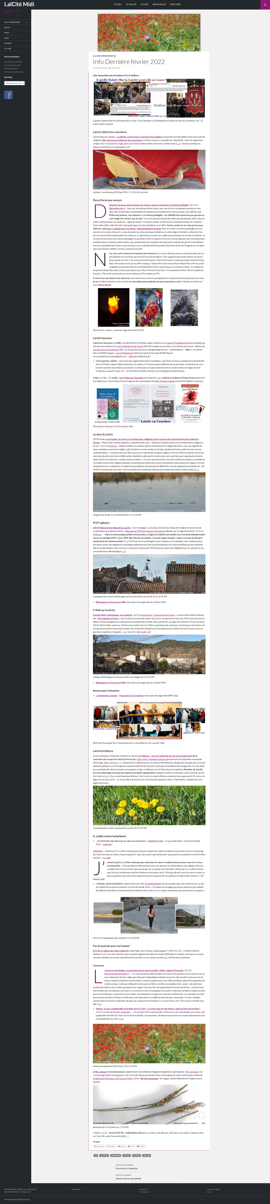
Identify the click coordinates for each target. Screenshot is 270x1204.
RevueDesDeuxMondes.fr (116, 973)
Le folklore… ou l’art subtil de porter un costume (163, 755)
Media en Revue (108, 56)
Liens (209, 1192)
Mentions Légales (213, 1189)
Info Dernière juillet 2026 (13, 72)
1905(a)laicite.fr (25, 1192)
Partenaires (143, 1189)
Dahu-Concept (24, 1199)
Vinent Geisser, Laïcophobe (128, 1177)
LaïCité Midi (19, 4)
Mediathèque (159, 4)
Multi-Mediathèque (12, 22)
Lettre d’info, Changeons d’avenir (151, 759)
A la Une (97, 56)
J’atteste (97, 851)
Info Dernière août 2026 (13, 62)
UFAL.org (97, 146)
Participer (175, 4)
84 (96, 1155)
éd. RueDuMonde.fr (153, 883)
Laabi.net (107, 844)
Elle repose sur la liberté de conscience (122, 140)
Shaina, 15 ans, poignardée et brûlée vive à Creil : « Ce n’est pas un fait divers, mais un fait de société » (148, 1008)
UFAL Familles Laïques (164, 381)
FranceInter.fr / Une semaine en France (157, 615)
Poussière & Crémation (131, 695)
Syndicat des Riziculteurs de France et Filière (113, 1078)
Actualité (131, 4)
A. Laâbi (107, 857)
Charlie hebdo (159, 950)
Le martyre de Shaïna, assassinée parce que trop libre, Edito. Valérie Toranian (144, 970)
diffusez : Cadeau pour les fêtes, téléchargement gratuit (132, 228)
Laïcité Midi (115, 68)
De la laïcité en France (108, 618)
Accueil (118, 4)
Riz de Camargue (149, 1078)
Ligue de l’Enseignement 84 (178, 342)
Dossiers (7, 43)
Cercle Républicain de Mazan (130, 346)
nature (147, 1155)
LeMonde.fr (126, 1012)
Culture (7, 48)
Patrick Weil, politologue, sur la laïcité (112, 615)
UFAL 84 (133, 356)
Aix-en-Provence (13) (12, 65)
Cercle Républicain (124, 353)
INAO (166, 1078)
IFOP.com (112, 445)
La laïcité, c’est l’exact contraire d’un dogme (139, 136)
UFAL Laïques (100, 1071)
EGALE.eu (200, 342)
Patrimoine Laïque (11, 68)
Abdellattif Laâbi (155, 840)
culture (104, 1155)
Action (144, 4)
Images (7, 27)
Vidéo (6, 38)
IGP (174, 1071)
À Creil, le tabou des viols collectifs (111, 950)
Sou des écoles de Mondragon (106, 349)
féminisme (116, 1155)
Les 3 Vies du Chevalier (131, 377)
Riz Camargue (192, 1071)
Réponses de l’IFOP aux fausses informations (145, 531)
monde (137, 1155)
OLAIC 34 (145, 631)
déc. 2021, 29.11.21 (109, 762)
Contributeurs (144, 1192)
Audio (6, 33)
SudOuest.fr (120, 146)
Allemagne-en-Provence (108, 602)
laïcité (127, 1155)
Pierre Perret (105, 284)
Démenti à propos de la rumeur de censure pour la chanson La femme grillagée (149, 205)
